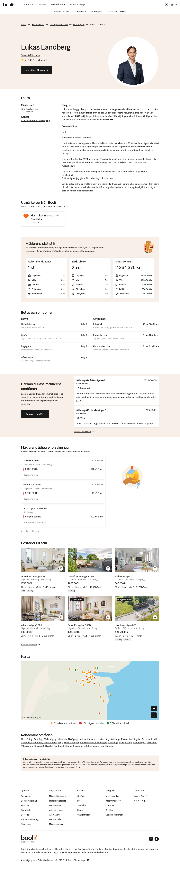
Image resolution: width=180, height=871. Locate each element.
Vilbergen (26, 745)
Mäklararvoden (55, 819)
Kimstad (100, 739)
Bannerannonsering (30, 819)
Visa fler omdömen (82, 431)
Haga (60, 742)
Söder (46, 742)
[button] (87, 673)
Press (79, 801)
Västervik (62, 739)
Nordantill (151, 742)
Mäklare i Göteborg (57, 801)
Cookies (109, 810)
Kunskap (25, 805)
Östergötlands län (59, 24)
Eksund (68, 745)
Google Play (139, 796)
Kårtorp (91, 739)
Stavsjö (92, 745)
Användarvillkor (112, 796)
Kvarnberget (139, 742)
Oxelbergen (101, 742)
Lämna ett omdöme (35, 414)
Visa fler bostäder (29, 531)
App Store (138, 800)
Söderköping (50, 739)
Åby (107, 739)
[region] (90, 690)
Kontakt (80, 810)
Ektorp (128, 742)
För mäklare (26, 824)
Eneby (53, 742)
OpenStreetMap (29, 718)
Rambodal (59, 745)
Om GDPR (110, 805)
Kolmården (36, 742)
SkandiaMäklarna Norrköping (35, 120)
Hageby (49, 745)
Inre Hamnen (107, 745)
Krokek (82, 739)
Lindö (154, 739)
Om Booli (81, 796)
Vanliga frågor (83, 815)
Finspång (38, 739)
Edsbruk (146, 739)
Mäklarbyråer (97, 11)
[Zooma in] (154, 708)
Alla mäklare (54, 815)
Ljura (121, 742)
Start (23, 24)
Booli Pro (25, 815)
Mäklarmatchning (61, 11)
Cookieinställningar (114, 815)
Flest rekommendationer (45, 215)
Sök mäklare (80, 11)
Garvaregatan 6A (32, 484)
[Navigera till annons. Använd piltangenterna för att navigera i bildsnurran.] (43, 560)
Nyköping (73, 739)
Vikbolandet (38, 745)
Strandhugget (80, 745)
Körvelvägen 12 (31, 460)
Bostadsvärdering (29, 801)
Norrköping (79, 24)
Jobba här (81, 805)
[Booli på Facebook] (156, 839)
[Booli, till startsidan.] (9, 4)
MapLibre (38, 718)
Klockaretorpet (71, 742)
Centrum (25, 742)
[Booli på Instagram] (151, 839)
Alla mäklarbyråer (56, 810)
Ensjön (124, 739)
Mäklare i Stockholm (58, 796)
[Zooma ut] (154, 715)
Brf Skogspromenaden (35, 508)
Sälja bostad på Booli (117, 11)
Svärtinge (115, 739)
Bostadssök (26, 796)
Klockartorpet (87, 742)
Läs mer (80, 401)
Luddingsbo (135, 739)
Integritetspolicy (113, 801)
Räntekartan (26, 810)
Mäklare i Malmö (56, 805)
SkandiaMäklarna (30, 55)
